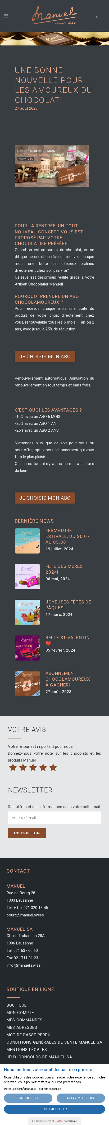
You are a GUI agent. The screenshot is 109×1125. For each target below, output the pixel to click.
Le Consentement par (54, 1120)
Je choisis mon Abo (45, 356)
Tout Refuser (28, 1098)
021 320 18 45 (36, 907)
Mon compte (20, 1012)
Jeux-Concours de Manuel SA (39, 1057)
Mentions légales (27, 1049)
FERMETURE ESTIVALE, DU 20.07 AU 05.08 (68, 536)
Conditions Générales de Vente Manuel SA (54, 1042)
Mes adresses (22, 1027)
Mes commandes (25, 1020)
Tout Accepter (54, 1109)
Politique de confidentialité (20, 1088)
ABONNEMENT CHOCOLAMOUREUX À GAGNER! (68, 679)
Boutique (17, 1005)
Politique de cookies (49, 1088)
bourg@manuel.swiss (25, 915)
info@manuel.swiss (24, 965)
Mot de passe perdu (29, 1034)
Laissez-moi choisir (81, 1098)
